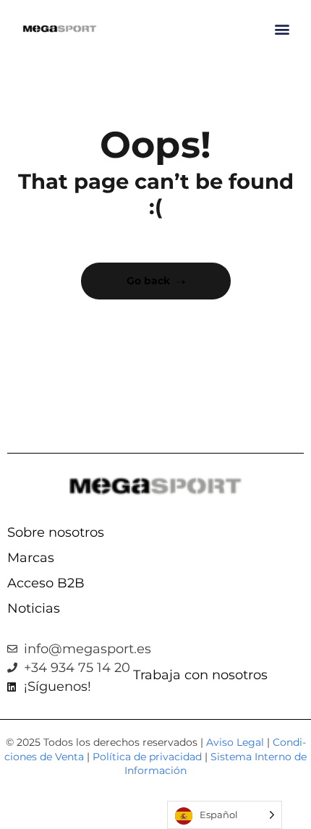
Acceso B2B (46, 583)
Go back (148, 280)
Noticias (33, 608)
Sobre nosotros (55, 532)
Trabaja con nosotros (200, 675)
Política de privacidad (147, 756)
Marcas (30, 558)
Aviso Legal (235, 742)
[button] (282, 29)
